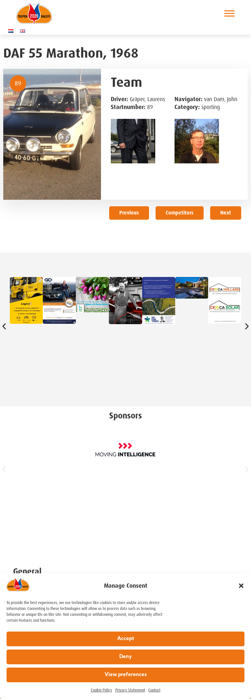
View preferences (126, 674)
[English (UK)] (24, 30)
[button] (241, 585)
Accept (125, 638)
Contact (154, 690)
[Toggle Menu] (229, 13)
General (27, 571)
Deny (125, 656)
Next (225, 213)
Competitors (179, 213)
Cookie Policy (101, 690)
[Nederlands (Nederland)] (12, 30)
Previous (129, 213)
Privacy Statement (130, 690)
